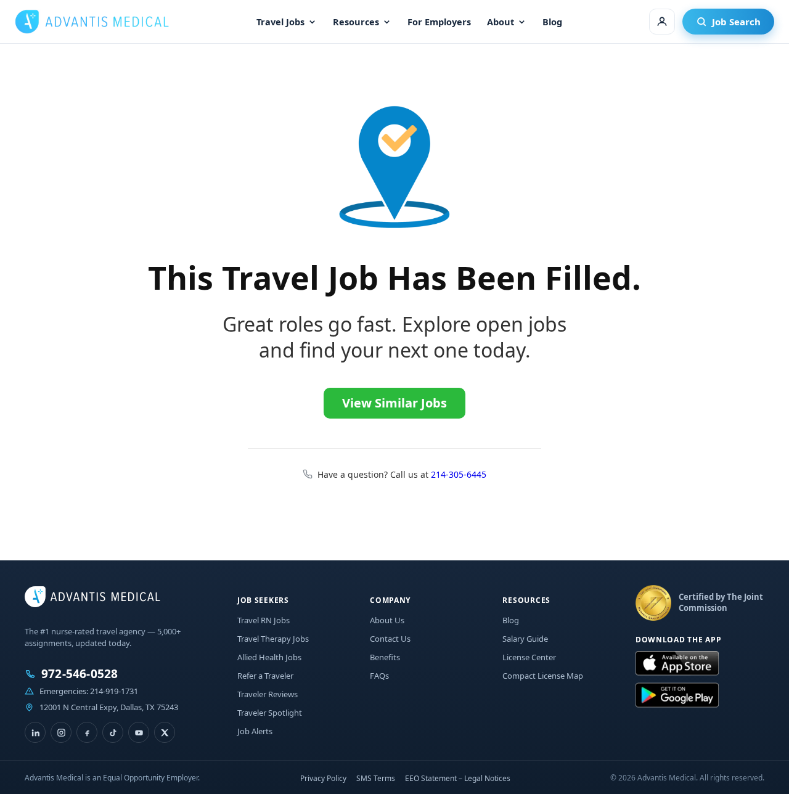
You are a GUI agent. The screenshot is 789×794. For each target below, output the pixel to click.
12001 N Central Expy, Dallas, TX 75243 (108, 707)
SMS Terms (375, 778)
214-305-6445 (458, 474)
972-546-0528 (79, 674)
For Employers (439, 21)
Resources (356, 21)
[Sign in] (662, 22)
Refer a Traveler (265, 675)
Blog (552, 21)
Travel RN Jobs (263, 620)
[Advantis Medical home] (92, 21)
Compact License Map (542, 675)
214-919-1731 (114, 691)
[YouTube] (138, 732)
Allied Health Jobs (269, 657)
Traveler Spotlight (269, 712)
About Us (387, 620)
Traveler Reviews (267, 694)
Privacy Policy (323, 778)
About (500, 21)
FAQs (379, 675)
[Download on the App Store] (677, 664)
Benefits (385, 657)
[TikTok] (112, 732)
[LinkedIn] (35, 732)
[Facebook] (86, 732)
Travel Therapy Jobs (273, 638)
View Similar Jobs (394, 403)
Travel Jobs (280, 21)
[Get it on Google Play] (677, 695)
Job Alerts (254, 731)
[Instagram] (61, 732)
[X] (164, 732)
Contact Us (390, 638)
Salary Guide (525, 638)
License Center (529, 657)
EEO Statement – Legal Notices (457, 778)
